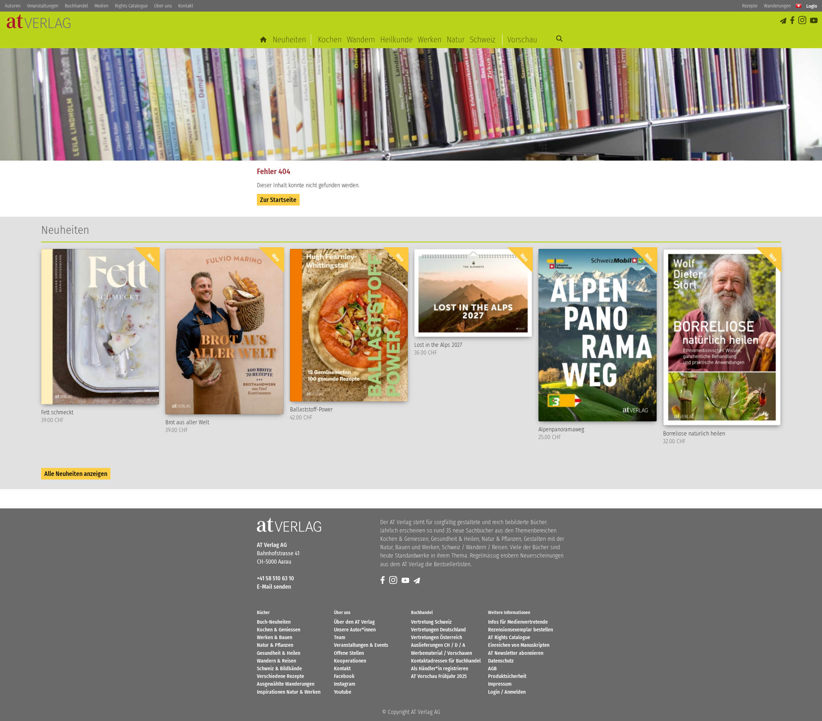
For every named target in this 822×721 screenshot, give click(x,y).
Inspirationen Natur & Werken (288, 692)
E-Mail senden (274, 586)
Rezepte (749, 6)
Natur (456, 40)
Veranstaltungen (42, 6)
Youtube (342, 692)
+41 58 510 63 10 (275, 578)
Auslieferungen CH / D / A (438, 645)
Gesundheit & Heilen (278, 653)
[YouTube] (814, 21)
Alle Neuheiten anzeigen (75, 474)
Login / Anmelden (507, 692)
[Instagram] (802, 21)
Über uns (163, 6)
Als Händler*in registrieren (439, 668)
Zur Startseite (278, 200)
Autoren (13, 6)
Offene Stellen (349, 653)
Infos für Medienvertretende (518, 622)
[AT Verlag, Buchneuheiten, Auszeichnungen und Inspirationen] (38, 23)
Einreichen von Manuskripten (518, 645)
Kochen (330, 40)
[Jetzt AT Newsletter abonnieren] (783, 21)
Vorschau (522, 40)
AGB (492, 668)
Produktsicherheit (507, 676)
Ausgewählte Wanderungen (285, 684)
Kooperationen (350, 661)
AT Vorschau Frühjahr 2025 (439, 676)
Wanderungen (777, 6)
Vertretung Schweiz (431, 622)
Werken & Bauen (274, 637)
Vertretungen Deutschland (438, 630)
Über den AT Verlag (354, 622)
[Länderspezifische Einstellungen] (798, 6)
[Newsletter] (417, 580)
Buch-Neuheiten (274, 622)
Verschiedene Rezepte (280, 676)
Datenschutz (501, 661)
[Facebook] (793, 21)
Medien (101, 6)
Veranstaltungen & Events (361, 645)
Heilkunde (396, 40)
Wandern (361, 40)
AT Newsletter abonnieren (515, 653)
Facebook (344, 676)
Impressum (500, 684)
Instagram (344, 684)
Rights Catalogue (131, 6)
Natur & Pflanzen (275, 645)
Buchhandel (76, 6)
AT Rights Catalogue (509, 637)
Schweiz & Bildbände (279, 668)
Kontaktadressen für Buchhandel (446, 661)
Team (339, 637)
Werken (430, 40)
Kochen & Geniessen (278, 630)
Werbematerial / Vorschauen (441, 653)
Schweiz (482, 40)
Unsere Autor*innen (355, 630)
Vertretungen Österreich (436, 637)
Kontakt (185, 6)
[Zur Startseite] (263, 40)
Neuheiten (289, 40)
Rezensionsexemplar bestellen (520, 630)
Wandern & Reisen (276, 661)
